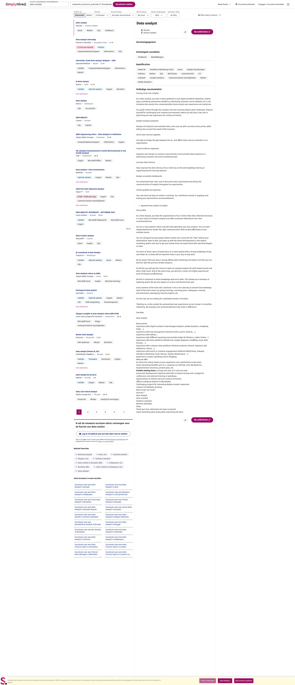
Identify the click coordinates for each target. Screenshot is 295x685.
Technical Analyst (102, 459)
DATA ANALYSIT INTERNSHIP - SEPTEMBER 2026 (95, 212)
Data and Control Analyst (86, 392)
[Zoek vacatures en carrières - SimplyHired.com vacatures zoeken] (16, 4)
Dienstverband (116, 12)
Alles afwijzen (225, 681)
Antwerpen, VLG (115, 463)
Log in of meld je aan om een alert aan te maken (104, 434)
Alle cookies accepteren (243, 681)
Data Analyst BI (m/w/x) (86, 375)
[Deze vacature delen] (185, 32)
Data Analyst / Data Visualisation (90, 170)
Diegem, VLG (83, 459)
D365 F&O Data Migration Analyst (90, 189)
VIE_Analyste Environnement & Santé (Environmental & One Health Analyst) (101, 152)
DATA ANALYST (82, 117)
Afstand (97, 12)
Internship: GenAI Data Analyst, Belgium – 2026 (96, 60)
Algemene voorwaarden (117, 439)
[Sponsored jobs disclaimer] (219, 15)
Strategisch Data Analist (86, 290)
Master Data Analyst (84, 335)
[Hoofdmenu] (288, 4)
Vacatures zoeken (124, 4)
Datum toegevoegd (158, 12)
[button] (174, 15)
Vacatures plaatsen (246, 4)
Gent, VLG (103, 454)
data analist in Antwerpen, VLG (109, 467)
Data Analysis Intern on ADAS (88, 273)
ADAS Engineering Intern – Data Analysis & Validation (98, 134)
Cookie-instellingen (208, 681)
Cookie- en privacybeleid (105, 441)
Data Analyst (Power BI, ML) (87, 351)
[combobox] (48, 4)
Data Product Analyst (85, 236)
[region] (147, 681)
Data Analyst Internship (86, 39)
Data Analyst (81, 101)
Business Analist (120, 454)
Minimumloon (141, 12)
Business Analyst (85, 454)
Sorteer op (77, 12)
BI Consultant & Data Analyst (88, 252)
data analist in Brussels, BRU (90, 463)
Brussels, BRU (83, 467)
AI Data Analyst (82, 81)
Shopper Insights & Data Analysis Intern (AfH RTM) (97, 314)
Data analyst (81, 23)
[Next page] (123, 412)
